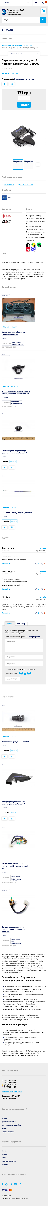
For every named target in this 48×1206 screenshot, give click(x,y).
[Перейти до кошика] (43, 11)
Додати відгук (12, 679)
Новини (4, 1154)
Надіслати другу (26, 184)
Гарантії (4, 1128)
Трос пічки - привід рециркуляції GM (17, 513)
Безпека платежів (8, 1132)
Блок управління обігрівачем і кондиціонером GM (14, 333)
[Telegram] (11, 1184)
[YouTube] (6, 1184)
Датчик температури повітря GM (15, 742)
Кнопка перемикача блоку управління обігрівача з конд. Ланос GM (16, 866)
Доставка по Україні (9, 1121)
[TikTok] (20, 1184)
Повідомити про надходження (16, 878)
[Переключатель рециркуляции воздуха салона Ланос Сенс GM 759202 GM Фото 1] (18, 164)
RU (36, 3)
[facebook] (3, 1184)
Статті (4, 1157)
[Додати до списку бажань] (4, 84)
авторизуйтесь (34, 637)
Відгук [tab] (10, 624)
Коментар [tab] (21, 624)
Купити (24, 104)
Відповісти (6, 563)
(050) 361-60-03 (10, 1080)
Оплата (4, 1118)
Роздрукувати (9, 184)
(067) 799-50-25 (10, 1082)
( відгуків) (14, 73)
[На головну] (4, 12)
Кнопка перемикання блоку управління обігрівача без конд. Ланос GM (15, 929)
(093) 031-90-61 (10, 1085)
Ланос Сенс (5, 295)
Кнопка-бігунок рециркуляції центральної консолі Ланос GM (14, 452)
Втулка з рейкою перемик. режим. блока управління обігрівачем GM (16, 392)
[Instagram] (15, 1184)
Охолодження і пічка (24, 79)
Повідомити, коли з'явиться (18, 343)
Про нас (4, 1151)
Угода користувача (9, 1161)
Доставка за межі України (11, 1125)
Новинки (5, 1164)
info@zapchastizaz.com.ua (12, 1091)
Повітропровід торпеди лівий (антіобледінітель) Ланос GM (14, 803)
